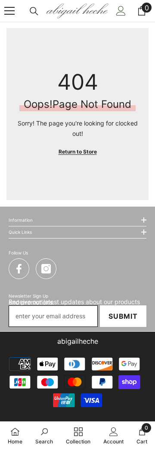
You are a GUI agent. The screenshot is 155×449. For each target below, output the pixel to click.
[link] (44, 435)
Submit (123, 316)
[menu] (9, 11)
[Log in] (121, 11)
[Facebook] (19, 268)
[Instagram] (46, 268)
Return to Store (78, 151)
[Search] (34, 11)
